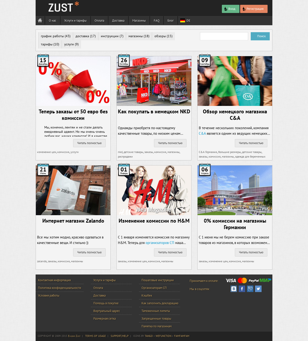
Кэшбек (146, 295)
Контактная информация (54, 280)
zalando (42, 261)
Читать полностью (89, 143)
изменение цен (46, 152)
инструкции (110, 36)
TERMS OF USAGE (95, 336)
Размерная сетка (104, 319)
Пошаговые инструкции (157, 280)
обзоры (160, 36)
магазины (135, 36)
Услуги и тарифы (75, 20)
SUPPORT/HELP (119, 336)
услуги (69, 44)
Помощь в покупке (106, 303)
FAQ (157, 20)
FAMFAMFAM (181, 336)
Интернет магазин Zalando (73, 220)
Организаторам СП (154, 288)
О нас (52, 20)
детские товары (133, 152)
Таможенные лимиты (155, 311)
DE (188, 20)
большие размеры (229, 152)
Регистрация (255, 9)
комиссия (63, 152)
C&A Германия (208, 152)
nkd (120, 152)
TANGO (149, 336)
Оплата (99, 20)
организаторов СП (160, 242)
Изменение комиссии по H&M (154, 220)
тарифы (46, 44)
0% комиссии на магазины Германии (235, 224)
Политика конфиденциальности (59, 288)
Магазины (139, 20)
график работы (52, 36)
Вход (231, 9)
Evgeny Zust (74, 336)
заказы (148, 152)
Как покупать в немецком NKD (154, 111)
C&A (202, 133)
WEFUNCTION (163, 336)
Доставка (118, 20)
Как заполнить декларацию (159, 303)
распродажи (125, 156)
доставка (82, 36)
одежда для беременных (250, 156)
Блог (170, 20)
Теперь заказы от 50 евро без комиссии (73, 114)
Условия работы (48, 295)
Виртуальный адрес (106, 311)
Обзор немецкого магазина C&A (235, 114)
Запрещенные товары (156, 319)
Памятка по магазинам (156, 326)
